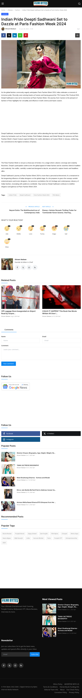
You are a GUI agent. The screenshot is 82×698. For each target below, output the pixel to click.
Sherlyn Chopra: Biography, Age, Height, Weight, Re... (36, 453)
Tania (49, 538)
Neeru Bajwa (7, 538)
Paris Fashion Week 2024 (41, 195)
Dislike (19, 234)
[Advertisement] (42, 109)
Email (44, 336)
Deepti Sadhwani (25, 195)
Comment (4, 346)
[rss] (21, 665)
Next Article (46, 207)
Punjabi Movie (19, 534)
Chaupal (64, 534)
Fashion (17, 10)
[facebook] (3, 665)
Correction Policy (60, 692)
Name (3, 336)
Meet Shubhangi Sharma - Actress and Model (33, 478)
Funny (42, 234)
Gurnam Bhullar (38, 538)
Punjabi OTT (58, 538)
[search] (79, 3)
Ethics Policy (57, 684)
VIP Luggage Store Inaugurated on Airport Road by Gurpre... (18, 312)
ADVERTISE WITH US (71, 684)
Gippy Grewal (32, 534)
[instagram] (15, 665)
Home (3, 10)
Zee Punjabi (44, 534)
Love (30, 234)
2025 (4, 543)
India (28, 538)
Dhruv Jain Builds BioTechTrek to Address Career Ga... (36, 490)
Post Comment (8, 364)
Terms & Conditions (50, 687)
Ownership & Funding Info (69, 687)
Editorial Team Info (51, 690)
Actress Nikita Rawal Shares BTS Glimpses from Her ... (36, 502)
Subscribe (34, 654)
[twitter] (9, 665)
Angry (54, 234)
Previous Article (34, 207)
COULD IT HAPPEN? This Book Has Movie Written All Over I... (59, 312)
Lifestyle (10, 10)
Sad (66, 234)
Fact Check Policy (73, 690)
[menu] (2, 3)
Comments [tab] (8, 329)
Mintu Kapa (74, 534)
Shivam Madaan (20, 259)
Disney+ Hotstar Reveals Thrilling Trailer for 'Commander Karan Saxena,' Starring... (59, 211)
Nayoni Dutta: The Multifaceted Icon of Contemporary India (24, 211)
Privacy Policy (74, 692)
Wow (7, 247)
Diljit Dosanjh (18, 538)
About (62, 690)
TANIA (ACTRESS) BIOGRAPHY (28, 465)
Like (7, 234)
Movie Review (7, 534)
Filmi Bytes (56, 195)
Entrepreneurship (71, 538)
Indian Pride (12, 195)
